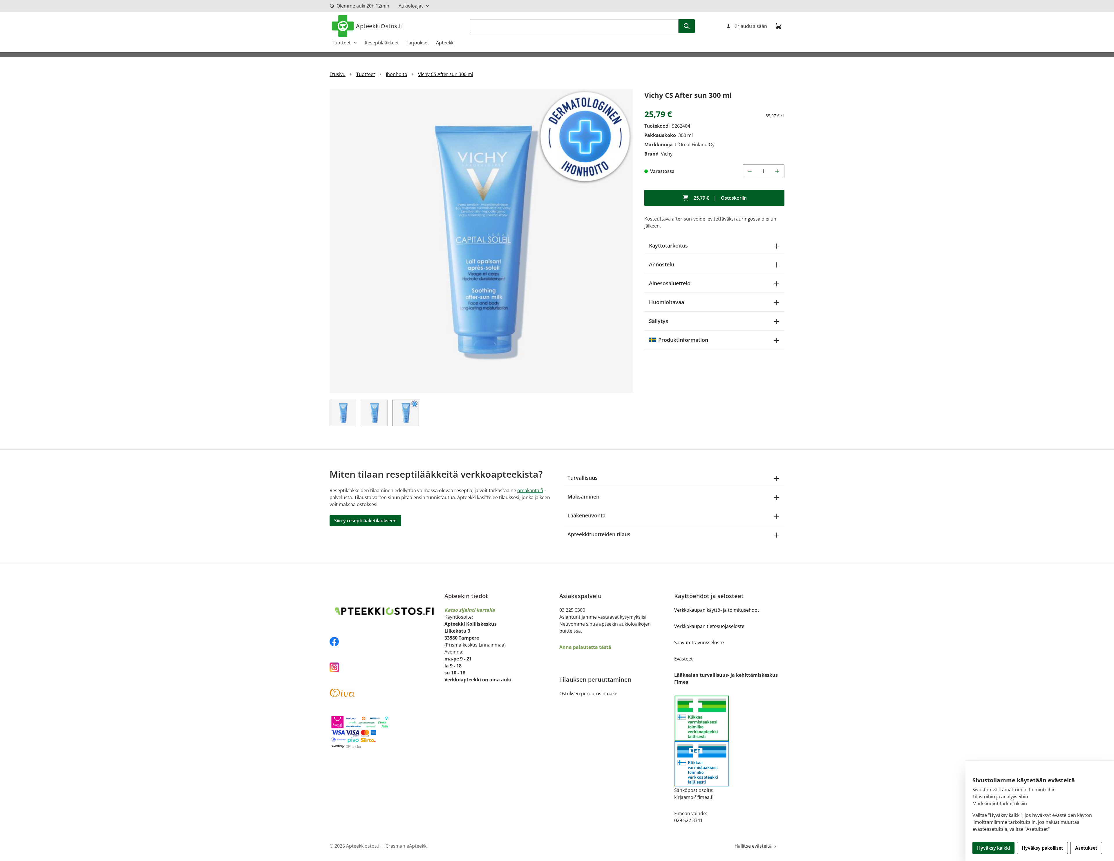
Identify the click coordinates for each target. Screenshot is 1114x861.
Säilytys (658, 320)
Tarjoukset (417, 42)
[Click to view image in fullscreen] (481, 241)
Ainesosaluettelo (669, 283)
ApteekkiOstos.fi (379, 26)
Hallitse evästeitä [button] (754, 846)
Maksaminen (583, 496)
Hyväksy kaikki (993, 848)
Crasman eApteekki (407, 846)
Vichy (666, 154)
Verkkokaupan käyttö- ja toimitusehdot (716, 610)
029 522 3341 (688, 820)
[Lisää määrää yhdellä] (777, 171)
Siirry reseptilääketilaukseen (365, 520)
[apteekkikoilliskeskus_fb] (385, 641)
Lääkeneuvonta (586, 515)
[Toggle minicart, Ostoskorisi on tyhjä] (778, 26)
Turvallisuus (582, 477)
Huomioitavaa (666, 302)
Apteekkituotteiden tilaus (598, 534)
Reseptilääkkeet (382, 42)
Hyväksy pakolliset (1042, 848)
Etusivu (338, 74)
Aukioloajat (411, 6)
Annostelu (661, 264)
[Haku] (687, 26)
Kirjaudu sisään (750, 26)
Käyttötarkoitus (668, 245)
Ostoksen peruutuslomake (588, 693)
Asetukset (1086, 848)
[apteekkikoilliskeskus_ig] (385, 667)
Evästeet (683, 659)
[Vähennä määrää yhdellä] (750, 171)
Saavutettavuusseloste (699, 642)
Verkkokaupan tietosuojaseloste (709, 626)
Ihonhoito (396, 74)
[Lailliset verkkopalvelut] (701, 718)
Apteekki (445, 42)
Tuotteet (341, 42)
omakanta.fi (530, 490)
